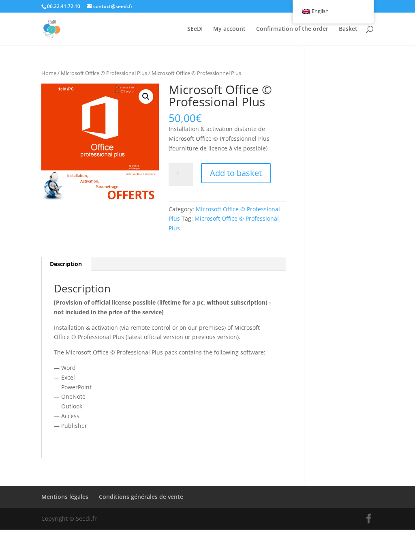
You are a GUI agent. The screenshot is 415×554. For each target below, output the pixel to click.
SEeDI (195, 29)
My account (229, 29)
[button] (146, 96)
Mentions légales (64, 496)
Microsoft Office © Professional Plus (104, 73)
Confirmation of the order (292, 29)
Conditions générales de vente (141, 496)
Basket (348, 29)
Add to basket (236, 172)
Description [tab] (66, 264)
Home (48, 73)
